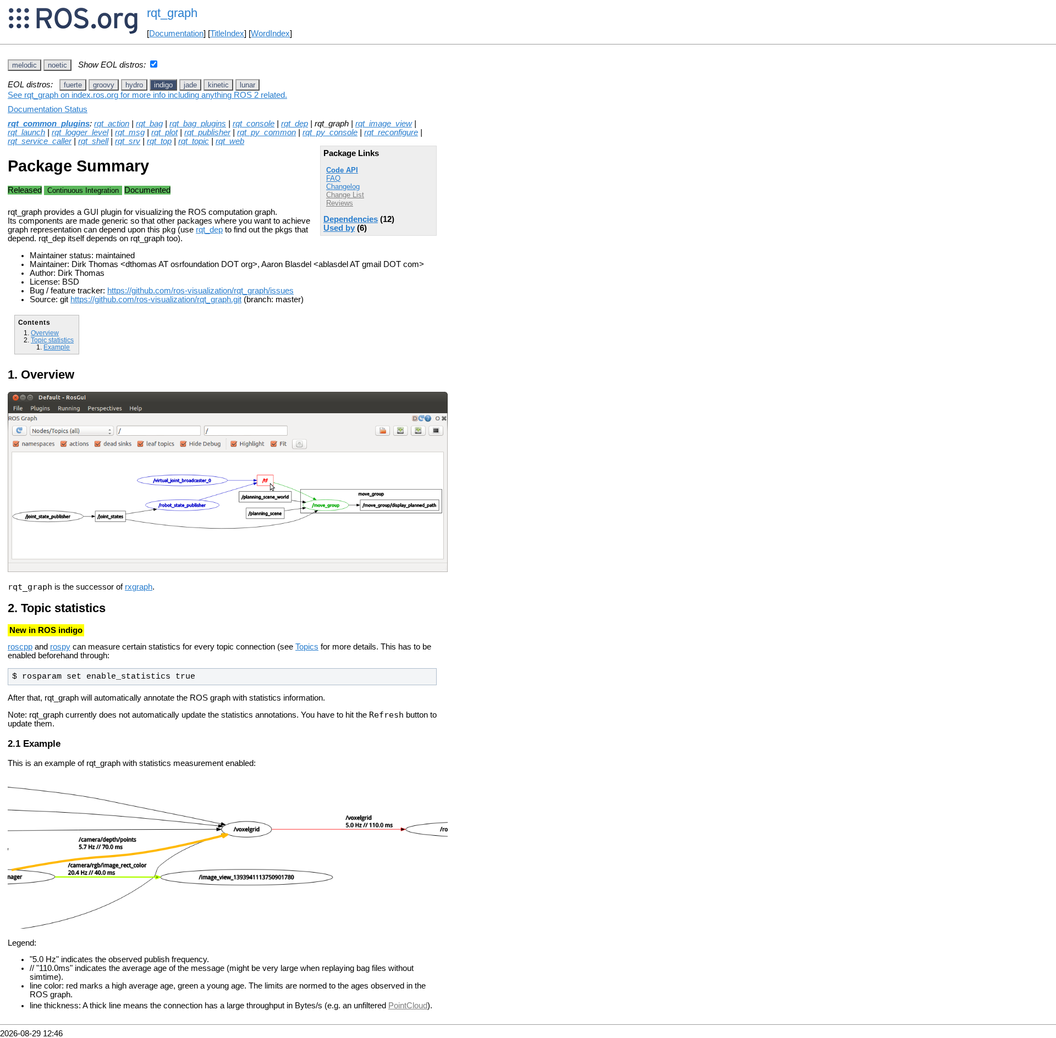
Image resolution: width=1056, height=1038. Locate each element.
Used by (339, 228)
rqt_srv (127, 141)
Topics (306, 646)
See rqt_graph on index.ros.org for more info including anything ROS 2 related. (147, 95)
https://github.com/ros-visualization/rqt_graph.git (155, 299)
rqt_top (159, 141)
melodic (24, 65)
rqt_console (253, 123)
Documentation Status (47, 109)
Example (56, 347)
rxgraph (138, 586)
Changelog (343, 186)
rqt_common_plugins (49, 123)
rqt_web (230, 141)
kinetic (218, 85)
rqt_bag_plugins (197, 123)
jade (190, 85)
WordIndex (270, 33)
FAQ (333, 178)
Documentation (176, 33)
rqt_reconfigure (391, 132)
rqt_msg (130, 132)
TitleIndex (227, 33)
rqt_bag (149, 123)
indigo (163, 85)
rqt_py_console (330, 132)
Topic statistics (52, 339)
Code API (342, 170)
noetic (57, 65)
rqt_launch (26, 132)
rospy (60, 646)
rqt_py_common (266, 132)
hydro (134, 85)
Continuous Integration (83, 190)
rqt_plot (164, 132)
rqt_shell (93, 141)
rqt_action (111, 123)
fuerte (73, 85)
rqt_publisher (207, 132)
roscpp (20, 646)
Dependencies (350, 219)
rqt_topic (193, 141)
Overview (45, 332)
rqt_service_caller (40, 141)
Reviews (339, 203)
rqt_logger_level (80, 132)
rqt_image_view (383, 123)
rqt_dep (294, 123)
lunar (247, 85)
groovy (103, 85)
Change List (345, 195)
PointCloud (407, 1005)
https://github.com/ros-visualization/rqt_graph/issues (200, 290)
